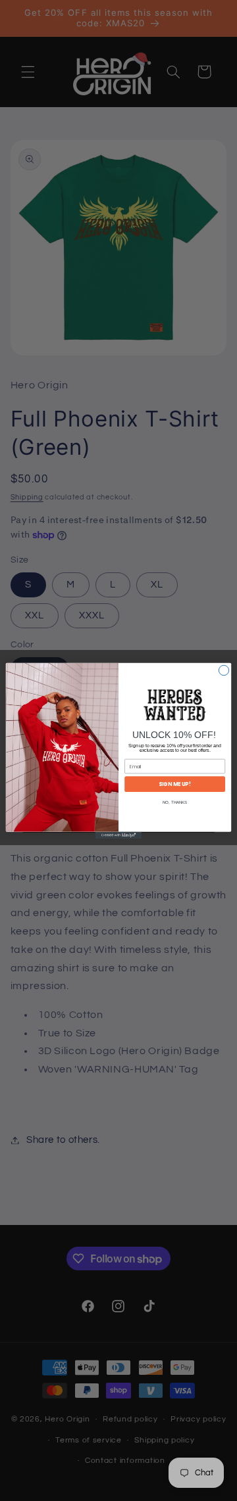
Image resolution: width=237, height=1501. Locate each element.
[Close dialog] (223, 670)
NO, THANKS (175, 802)
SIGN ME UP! (174, 783)
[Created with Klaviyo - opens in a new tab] (118, 835)
